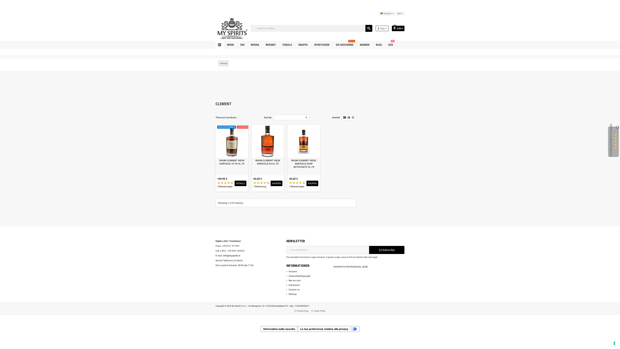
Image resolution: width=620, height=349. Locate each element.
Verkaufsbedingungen (300, 276)
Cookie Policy (319, 311)
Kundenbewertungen (611, 140)
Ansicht (336, 117)
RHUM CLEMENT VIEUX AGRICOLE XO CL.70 (267, 162)
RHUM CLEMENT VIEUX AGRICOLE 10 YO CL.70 (231, 162)
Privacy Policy (303, 311)
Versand (293, 271)
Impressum (294, 285)
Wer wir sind (295, 280)
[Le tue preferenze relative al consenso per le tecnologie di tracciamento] (614, 343)
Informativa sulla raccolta (279, 329)
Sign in (382, 28)
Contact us (294, 289)
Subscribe (388, 250)
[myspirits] (232, 28)
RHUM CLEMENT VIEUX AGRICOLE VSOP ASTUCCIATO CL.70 (303, 163)
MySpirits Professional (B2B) (351, 266)
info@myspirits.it (231, 255)
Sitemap (293, 294)
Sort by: (268, 117)
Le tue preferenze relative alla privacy (324, 329)
